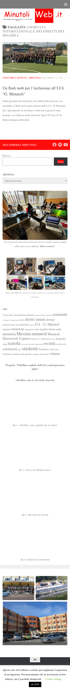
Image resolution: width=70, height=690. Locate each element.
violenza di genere (22, 354)
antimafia (29, 315)
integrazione (29, 329)
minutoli (39, 333)
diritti (22, 319)
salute (5, 344)
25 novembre (8, 315)
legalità (44, 329)
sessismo (24, 344)
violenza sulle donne (40, 354)
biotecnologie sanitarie (43, 315)
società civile (61, 344)
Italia (37, 329)
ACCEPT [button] (35, 684)
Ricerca (7, 155)
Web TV (18, 292)
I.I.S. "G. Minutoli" (47, 324)
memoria (9, 333)
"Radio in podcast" (47, 246)
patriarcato (45, 338)
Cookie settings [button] (53, 679)
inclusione (18, 329)
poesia (52, 338)
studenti (30, 348)
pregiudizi (61, 338)
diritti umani (35, 319)
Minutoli (35, 77)
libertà (51, 329)
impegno (7, 329)
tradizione (54, 349)
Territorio (44, 349)
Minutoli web (36, 339)
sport (19, 349)
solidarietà (10, 348)
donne (50, 319)
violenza (7, 354)
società (49, 343)
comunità (59, 314)
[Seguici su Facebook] (54, 145)
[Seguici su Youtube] (65, 145)
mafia (58, 329)
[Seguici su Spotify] (60, 145)
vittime (54, 353)
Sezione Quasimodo (35, 344)
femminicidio (9, 324)
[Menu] (66, 4)
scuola (14, 343)
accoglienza (19, 314)
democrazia (14, 320)
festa (17, 324)
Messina (23, 333)
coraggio (6, 320)
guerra (31, 324)
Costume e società (15, 77)
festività (24, 324)
